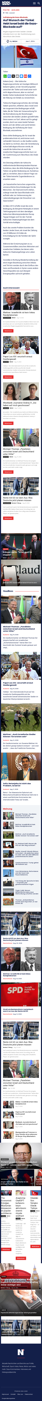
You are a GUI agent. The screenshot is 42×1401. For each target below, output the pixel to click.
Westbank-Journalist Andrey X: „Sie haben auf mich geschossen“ (19, 404)
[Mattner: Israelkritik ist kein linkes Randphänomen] (21, 301)
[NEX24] (8, 41)
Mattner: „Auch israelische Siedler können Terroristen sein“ (19, 735)
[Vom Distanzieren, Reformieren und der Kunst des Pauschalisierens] (8, 873)
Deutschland (7, 317)
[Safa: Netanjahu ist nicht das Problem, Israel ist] (21, 766)
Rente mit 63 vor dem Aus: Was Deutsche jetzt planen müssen (18, 499)
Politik (6, 10)
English (6, 549)
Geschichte (5, 1159)
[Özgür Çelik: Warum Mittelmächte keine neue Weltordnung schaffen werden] (8, 892)
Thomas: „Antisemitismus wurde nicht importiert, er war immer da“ (26, 901)
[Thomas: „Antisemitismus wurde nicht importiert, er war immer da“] (8, 901)
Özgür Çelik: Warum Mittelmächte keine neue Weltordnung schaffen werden (26, 892)
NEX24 (14, 41)
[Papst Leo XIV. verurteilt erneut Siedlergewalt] (21, 345)
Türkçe (3, 1216)
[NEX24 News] (21, 1352)
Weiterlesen (8, 331)
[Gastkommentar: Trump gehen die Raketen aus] (8, 863)
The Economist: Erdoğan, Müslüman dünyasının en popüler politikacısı (6, 1205)
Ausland (15, 10)
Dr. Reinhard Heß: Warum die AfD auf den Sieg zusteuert (25, 844)
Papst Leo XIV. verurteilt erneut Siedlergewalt (18, 684)
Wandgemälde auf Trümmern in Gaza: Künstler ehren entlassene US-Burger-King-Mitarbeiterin (26, 1134)
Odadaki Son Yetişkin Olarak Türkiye (34, 1203)
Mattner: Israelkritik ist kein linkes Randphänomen (25, 825)
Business (6, 580)
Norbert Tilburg (16, 503)
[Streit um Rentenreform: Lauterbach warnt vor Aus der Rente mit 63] (21, 994)
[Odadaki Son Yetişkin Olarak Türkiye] (35, 1192)
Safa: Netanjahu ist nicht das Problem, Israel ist (17, 784)
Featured (6, 408)
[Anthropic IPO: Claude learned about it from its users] (21, 573)
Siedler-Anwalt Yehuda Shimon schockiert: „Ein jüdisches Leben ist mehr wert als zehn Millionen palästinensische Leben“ (27, 854)
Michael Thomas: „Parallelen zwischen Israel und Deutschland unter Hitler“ (18, 451)
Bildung (4, 1276)
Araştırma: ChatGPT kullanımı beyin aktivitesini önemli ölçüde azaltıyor (21, 1207)
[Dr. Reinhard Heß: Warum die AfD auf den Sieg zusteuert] (8, 844)
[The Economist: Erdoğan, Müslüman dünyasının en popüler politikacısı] (6, 1192)
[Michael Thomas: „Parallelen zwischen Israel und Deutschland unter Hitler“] (21, 437)
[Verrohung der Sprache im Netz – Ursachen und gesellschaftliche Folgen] (8, 882)
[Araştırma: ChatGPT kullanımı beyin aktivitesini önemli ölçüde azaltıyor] (21, 1192)
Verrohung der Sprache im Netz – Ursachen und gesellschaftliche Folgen (27, 882)
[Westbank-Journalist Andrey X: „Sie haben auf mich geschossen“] (21, 391)
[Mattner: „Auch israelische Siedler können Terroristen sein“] (21, 717)
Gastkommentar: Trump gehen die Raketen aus (27, 863)
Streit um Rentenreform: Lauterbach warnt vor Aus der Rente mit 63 (18, 1010)
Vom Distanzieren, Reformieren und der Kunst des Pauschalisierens (26, 873)
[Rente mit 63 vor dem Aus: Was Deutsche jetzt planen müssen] (21, 486)
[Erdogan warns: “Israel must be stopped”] (21, 546)
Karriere (4, 1310)
